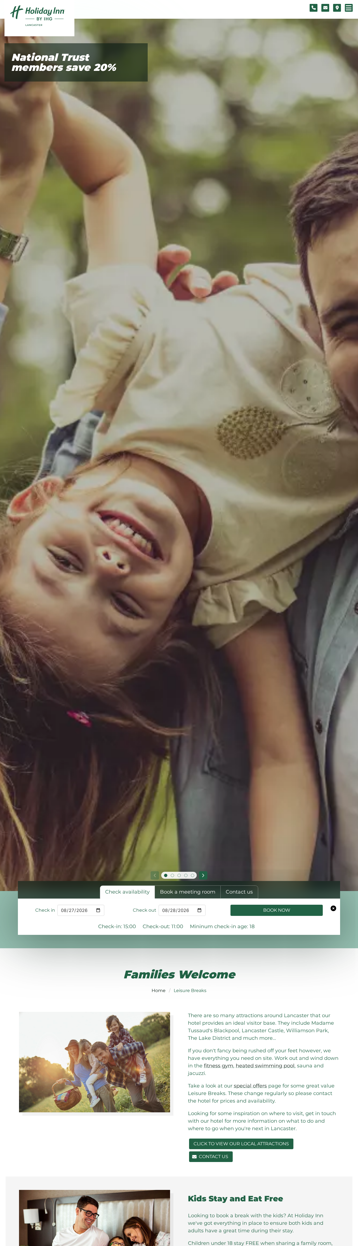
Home (159, 990)
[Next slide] (203, 875)
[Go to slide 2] (172, 875)
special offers (250, 1086)
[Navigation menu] (349, 8)
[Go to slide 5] (192, 875)
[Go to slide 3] (179, 875)
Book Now (276, 910)
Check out (144, 910)
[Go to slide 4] (185, 875)
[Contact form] (325, 8)
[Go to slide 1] (165, 875)
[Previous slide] (154, 875)
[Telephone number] (313, 8)
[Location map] (337, 8)
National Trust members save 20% (63, 62)
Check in (45, 910)
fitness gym (218, 1066)
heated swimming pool (265, 1066)
